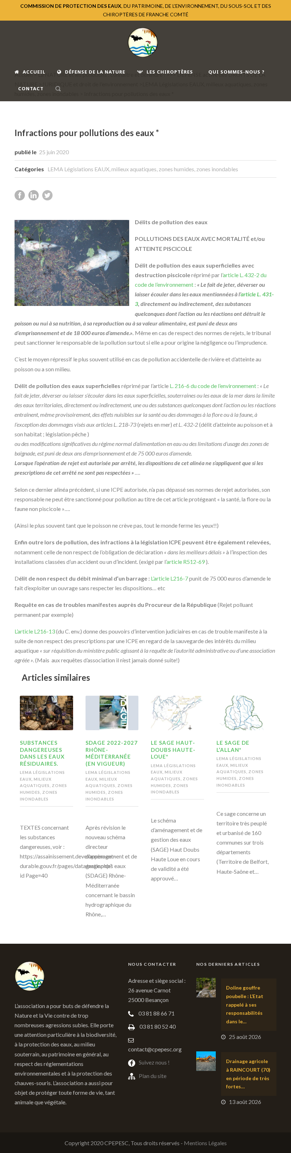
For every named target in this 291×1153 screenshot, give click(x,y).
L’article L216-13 (35, 631)
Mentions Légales (205, 1142)
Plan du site (152, 1075)
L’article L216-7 (169, 578)
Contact (31, 88)
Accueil (34, 72)
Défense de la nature (95, 72)
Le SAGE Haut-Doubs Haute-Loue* (173, 749)
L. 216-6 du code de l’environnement (212, 385)
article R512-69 (185, 561)
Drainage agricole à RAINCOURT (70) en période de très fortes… (248, 1073)
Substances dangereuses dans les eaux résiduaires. (42, 753)
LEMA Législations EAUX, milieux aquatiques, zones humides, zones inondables (143, 169)
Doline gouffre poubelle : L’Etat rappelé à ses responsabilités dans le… (244, 1004)
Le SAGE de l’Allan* (232, 746)
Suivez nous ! (154, 1062)
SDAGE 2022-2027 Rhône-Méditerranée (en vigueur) (112, 753)
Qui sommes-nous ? (236, 72)
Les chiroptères (170, 72)
